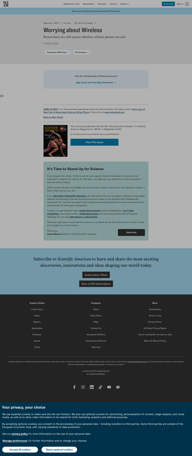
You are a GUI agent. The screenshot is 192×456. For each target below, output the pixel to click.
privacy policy (20, 433)
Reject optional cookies (59, 449)
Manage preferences (15, 440)
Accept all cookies (20, 449)
